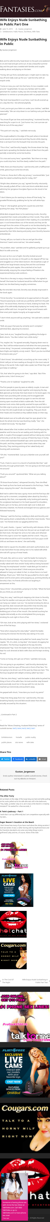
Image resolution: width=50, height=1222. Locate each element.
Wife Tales (36, 32)
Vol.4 (19, 728)
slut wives (19, 742)
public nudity (30, 737)
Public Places (18, 32)
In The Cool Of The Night (6, 981)
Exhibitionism (8, 32)
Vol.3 (24, 728)
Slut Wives (27, 32)
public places (6, 742)
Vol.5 (15, 728)
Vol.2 (29, 728)
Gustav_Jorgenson (25, 29)
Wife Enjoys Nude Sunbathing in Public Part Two (33, 981)
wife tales (30, 742)
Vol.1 (33, 728)
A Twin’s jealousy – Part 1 (11, 811)
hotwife (19, 737)
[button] (48, 9)
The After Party (7, 796)
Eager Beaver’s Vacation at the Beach (17, 822)
